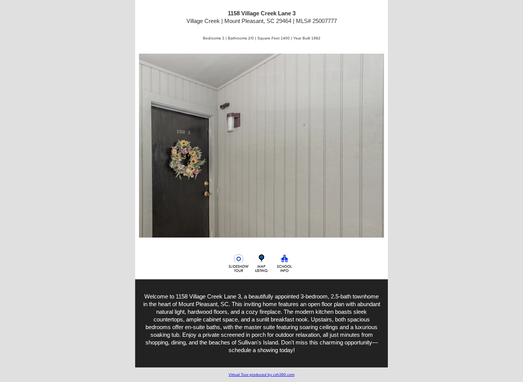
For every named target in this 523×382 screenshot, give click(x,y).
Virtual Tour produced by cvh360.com (261, 374)
